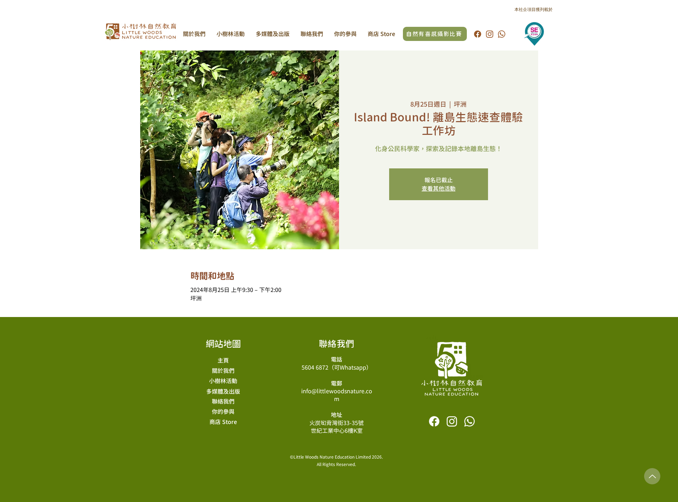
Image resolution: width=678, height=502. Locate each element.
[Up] (652, 476)
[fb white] (434, 421)
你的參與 (223, 411)
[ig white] (452, 421)
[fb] (478, 34)
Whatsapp (353, 367)
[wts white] (469, 421)
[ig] (490, 34)
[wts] (502, 34)
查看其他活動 (439, 188)
